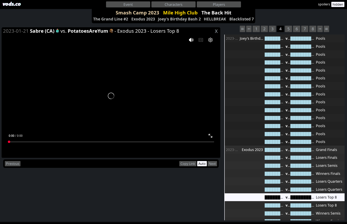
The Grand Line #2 (110, 19)
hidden (338, 4)
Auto (202, 163)
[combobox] (128, 4)
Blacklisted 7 (241, 19)
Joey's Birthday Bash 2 (179, 19)
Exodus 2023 (143, 19)
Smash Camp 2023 (137, 12)
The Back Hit (216, 12)
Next (212, 163)
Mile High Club (180, 12)
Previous (12, 163)
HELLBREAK (215, 19)
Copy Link (188, 163)
